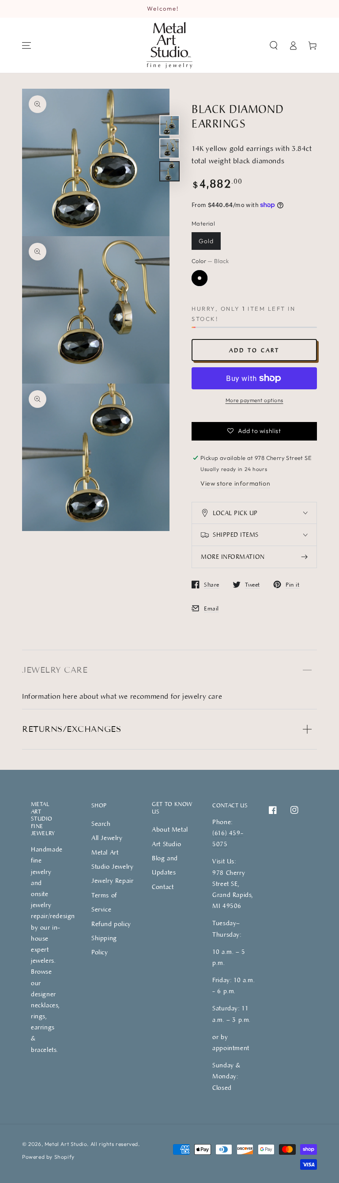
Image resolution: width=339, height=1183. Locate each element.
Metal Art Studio (66, 1144)
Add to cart (254, 350)
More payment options (254, 400)
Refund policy (111, 923)
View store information (235, 483)
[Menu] (26, 45)
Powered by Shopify (48, 1156)
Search (101, 823)
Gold (206, 241)
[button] (273, 45)
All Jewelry (107, 837)
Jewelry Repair (112, 880)
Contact (162, 886)
